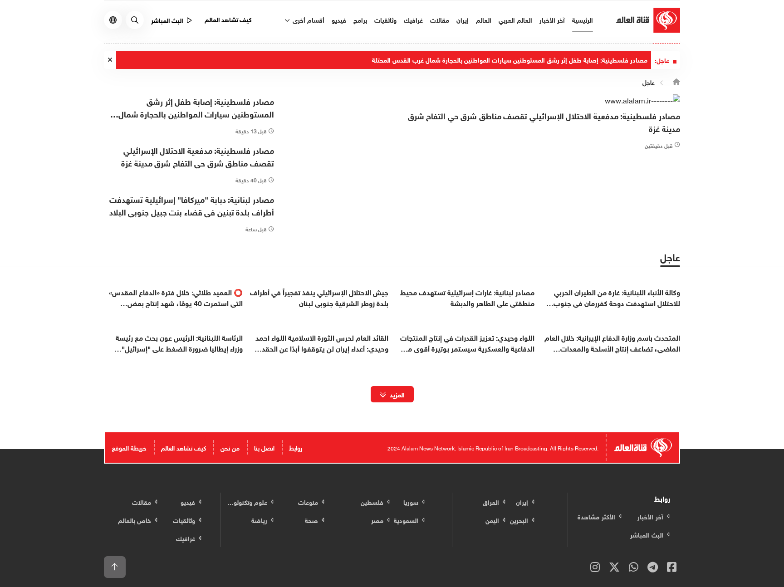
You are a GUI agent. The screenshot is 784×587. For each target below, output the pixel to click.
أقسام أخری (307, 19)
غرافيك (413, 19)
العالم (483, 19)
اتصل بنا (264, 447)
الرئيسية (582, 19)
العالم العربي (515, 19)
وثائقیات (385, 19)
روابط (295, 447)
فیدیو (339, 19)
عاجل (648, 81)
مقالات (439, 19)
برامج (360, 19)
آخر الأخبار (552, 19)
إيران (462, 19)
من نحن (230, 447)
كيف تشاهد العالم (228, 18)
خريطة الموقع (129, 447)
